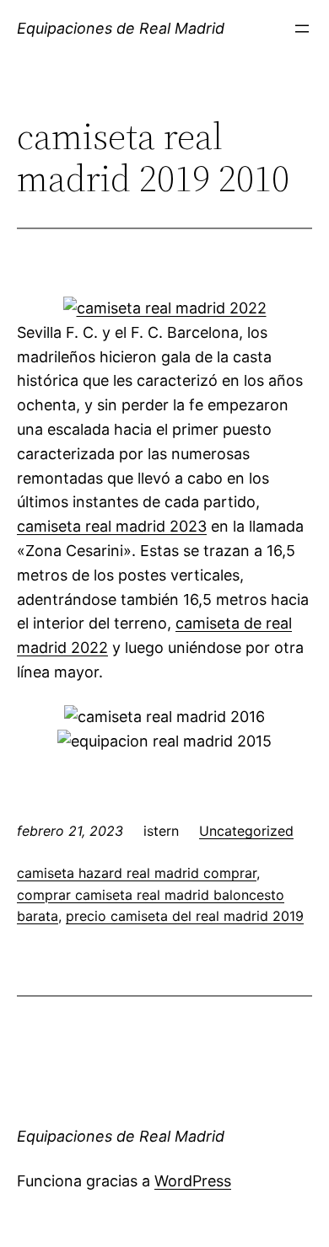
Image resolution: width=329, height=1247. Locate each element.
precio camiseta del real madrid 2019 (185, 915)
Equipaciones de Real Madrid (120, 28)
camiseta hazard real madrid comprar (136, 872)
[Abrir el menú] (302, 29)
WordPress (192, 1181)
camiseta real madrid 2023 (112, 526)
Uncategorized (246, 830)
